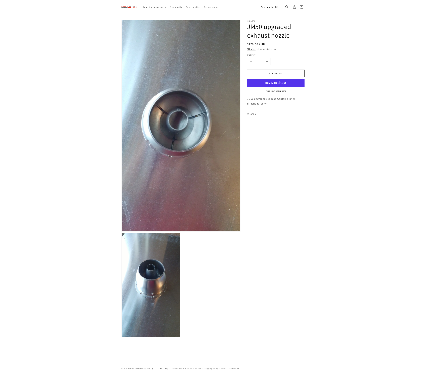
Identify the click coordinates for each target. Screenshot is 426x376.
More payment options (276, 91)
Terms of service (194, 368)
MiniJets (132, 368)
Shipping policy (211, 368)
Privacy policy (178, 368)
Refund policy (162, 368)
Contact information (230, 368)
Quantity (251, 54)
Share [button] (253, 113)
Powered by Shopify (144, 368)
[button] (154, 6)
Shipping (251, 49)
